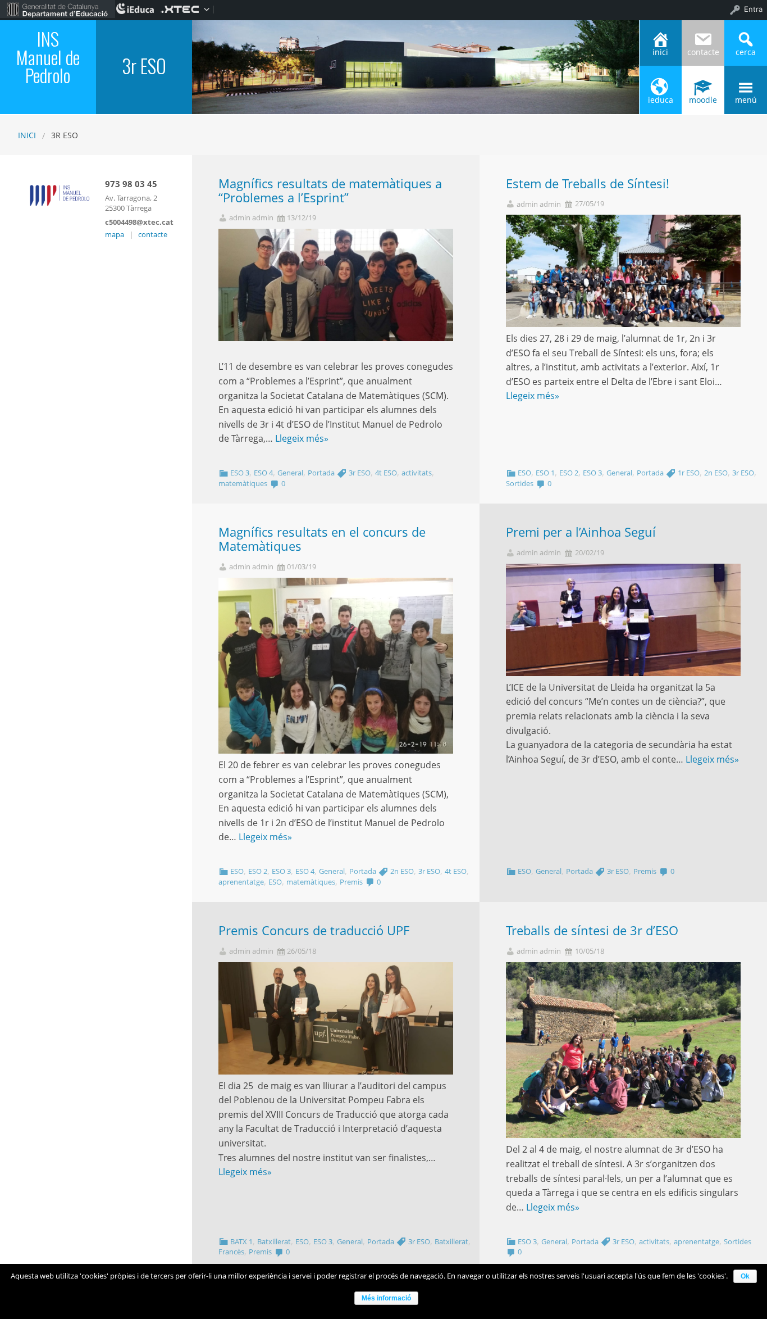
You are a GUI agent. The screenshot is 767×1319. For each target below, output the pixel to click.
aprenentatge (241, 882)
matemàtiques (242, 483)
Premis (351, 882)
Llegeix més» (301, 438)
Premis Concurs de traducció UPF (313, 930)
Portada (321, 473)
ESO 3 (239, 473)
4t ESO (386, 473)
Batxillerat (274, 1241)
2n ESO (716, 473)
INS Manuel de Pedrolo (48, 57)
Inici (27, 135)
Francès (231, 1252)
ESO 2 (568, 473)
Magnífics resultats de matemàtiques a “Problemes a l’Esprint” (330, 190)
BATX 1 (241, 1241)
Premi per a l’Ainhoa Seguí (581, 532)
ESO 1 (545, 473)
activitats (416, 473)
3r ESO (360, 473)
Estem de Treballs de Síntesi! (587, 183)
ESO (524, 473)
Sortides (519, 483)
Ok (745, 1276)
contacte (152, 234)
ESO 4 (263, 473)
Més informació (386, 1298)
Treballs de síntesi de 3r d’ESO (592, 930)
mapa (114, 234)
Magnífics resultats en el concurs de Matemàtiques (322, 539)
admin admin (251, 217)
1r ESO (689, 473)
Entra (753, 8)
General (290, 473)
